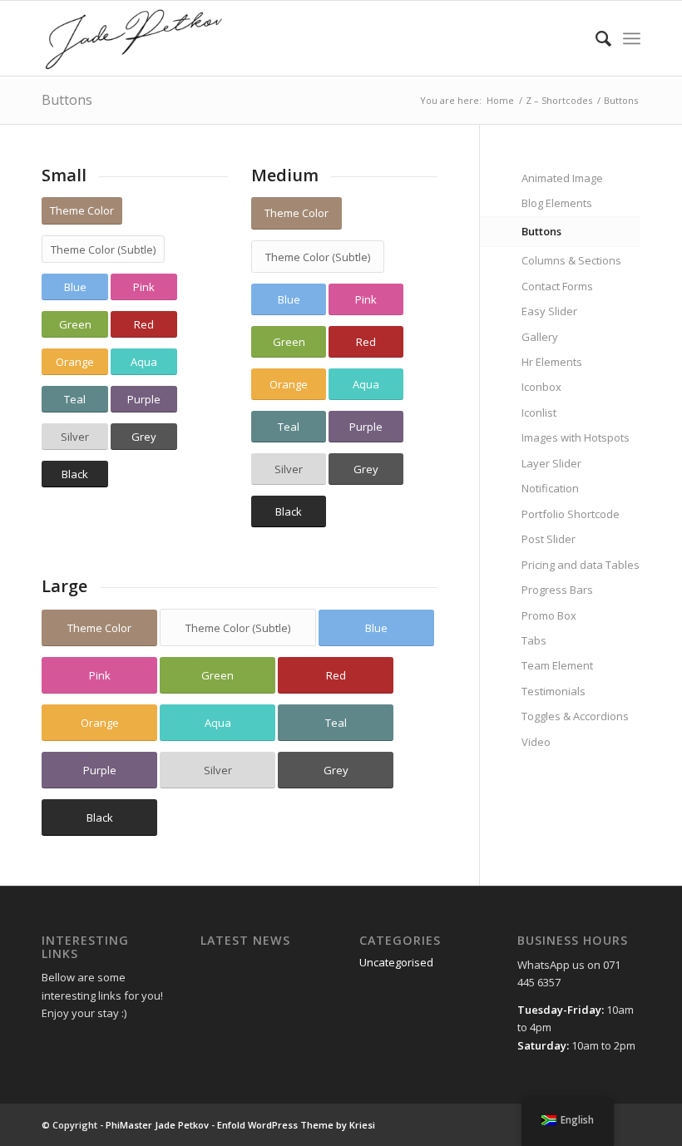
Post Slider (548, 538)
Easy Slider (549, 311)
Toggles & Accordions (575, 716)
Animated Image (562, 177)
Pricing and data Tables (580, 564)
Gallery (539, 336)
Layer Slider (551, 463)
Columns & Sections (571, 260)
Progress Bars (557, 589)
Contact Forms (557, 286)
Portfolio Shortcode (570, 513)
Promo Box (548, 615)
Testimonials (553, 691)
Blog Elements (556, 202)
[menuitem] (595, 38)
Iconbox (541, 386)
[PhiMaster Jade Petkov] (134, 38)
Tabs (533, 640)
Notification (550, 488)
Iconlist (538, 412)
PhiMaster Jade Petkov (157, 1125)
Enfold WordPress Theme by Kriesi (296, 1125)
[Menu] (631, 38)
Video (536, 741)
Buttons (67, 100)
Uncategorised (396, 962)
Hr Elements (551, 361)
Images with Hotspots (575, 437)
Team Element (557, 665)
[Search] (595, 38)
